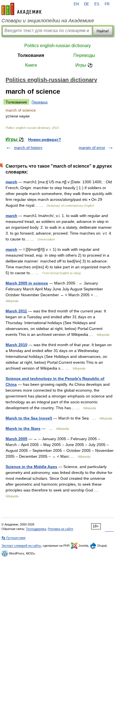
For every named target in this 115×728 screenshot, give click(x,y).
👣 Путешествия (13, 537)
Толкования (31, 55)
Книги (31, 65)
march (11, 182)
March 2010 (16, 345)
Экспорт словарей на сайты (21, 545)
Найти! (103, 31)
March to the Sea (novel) (29, 418)
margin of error (92, 147)
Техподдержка (36, 529)
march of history (28, 147)
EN (76, 4)
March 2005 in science (27, 283)
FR (107, 4)
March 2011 (16, 311)
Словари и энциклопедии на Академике (47, 20)
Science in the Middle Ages (31, 466)
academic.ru (21, 9)
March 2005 (16, 439)
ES (96, 4)
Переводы (84, 55)
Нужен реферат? (44, 139)
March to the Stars (23, 428)
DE (86, 4)
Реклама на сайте (60, 529)
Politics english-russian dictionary (57, 45)
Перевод (39, 102)
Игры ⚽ (84, 65)
